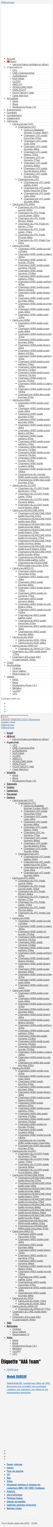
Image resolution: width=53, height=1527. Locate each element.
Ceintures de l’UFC (22, 124)
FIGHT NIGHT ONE (23, 92)
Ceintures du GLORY (24, 485)
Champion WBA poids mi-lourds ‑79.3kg (32, 379)
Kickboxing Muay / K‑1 (24, 685)
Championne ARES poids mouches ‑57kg (32, 622)
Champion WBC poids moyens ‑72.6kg (30, 272)
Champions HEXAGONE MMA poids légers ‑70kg (34, 531)
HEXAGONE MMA (22, 87)
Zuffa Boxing (19, 76)
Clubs (10, 662)
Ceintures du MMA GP (25, 645)
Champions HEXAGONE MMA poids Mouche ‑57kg (34, 514)
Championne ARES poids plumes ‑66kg (32, 633)
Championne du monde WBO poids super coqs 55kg (34, 475)
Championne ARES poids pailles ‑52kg (32, 616)
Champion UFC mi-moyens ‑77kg (34, 158)
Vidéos (10, 676)
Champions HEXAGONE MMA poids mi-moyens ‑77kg (34, 536)
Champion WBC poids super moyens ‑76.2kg (34, 266)
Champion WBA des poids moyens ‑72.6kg (32, 368)
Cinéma (16, 668)
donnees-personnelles (16, 1501)
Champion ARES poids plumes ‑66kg (30, 583)
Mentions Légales (14, 1508)
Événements (14, 109)
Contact (10, 1467)
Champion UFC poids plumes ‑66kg (35, 147)
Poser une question (15, 1471)
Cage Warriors (20, 95)
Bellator (17, 688)
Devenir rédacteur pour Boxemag (20, 719)
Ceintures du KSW (22, 637)
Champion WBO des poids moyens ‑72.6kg (32, 448)
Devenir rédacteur (14, 1464)
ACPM (26, 1518)
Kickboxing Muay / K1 (24, 107)
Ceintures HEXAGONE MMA (28, 510)
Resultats (11, 1491)
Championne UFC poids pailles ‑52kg (37, 183)
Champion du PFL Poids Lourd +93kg (31, 208)
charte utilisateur (14, 1494)
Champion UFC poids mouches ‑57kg (35, 136)
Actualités (12, 98)
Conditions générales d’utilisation (21, 1505)
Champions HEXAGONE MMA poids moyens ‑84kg (34, 542)
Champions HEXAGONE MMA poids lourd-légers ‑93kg (34, 547)
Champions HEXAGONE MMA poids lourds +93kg (34, 553)
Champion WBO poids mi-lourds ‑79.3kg (32, 459)
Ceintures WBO (21, 400)
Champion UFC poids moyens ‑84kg (35, 164)
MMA (15, 101)
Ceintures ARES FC (23, 568)
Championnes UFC (28, 179)
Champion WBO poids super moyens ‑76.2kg (34, 453)
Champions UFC (27, 127)
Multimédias (14, 665)
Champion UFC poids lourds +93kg (35, 175)
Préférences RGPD (26, 1513)
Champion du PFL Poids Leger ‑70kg (31, 230)
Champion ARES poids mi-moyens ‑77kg (32, 594)
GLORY (16, 81)
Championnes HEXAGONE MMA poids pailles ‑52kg (33, 558)
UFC (14, 70)
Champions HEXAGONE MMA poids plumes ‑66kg (34, 525)
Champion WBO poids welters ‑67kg (30, 437)
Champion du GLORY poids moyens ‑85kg (33, 500)
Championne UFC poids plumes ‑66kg (37, 200)
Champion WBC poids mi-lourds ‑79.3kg (32, 261)
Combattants (14, 115)
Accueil (11, 58)
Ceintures (12, 121)
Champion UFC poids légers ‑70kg (35, 153)
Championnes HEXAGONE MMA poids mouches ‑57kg (33, 564)
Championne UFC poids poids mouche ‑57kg (37, 189)
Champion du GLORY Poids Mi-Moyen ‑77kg (33, 489)
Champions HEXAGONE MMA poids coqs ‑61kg (34, 520)
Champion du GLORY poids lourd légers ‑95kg (33, 506)
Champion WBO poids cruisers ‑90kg (30, 464)
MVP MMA (18, 78)
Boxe (15, 104)
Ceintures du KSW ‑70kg (32, 640)
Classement (13, 118)
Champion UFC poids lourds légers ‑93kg (35, 169)
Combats (12, 112)
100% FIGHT (19, 90)
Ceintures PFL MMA (23, 204)
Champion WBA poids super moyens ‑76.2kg (34, 374)
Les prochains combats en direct (30, 64)
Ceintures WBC (21, 245)
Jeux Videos (19, 671)
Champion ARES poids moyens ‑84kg (30, 600)
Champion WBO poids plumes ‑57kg (30, 415)
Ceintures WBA (21, 320)
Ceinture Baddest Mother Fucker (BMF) (36, 131)
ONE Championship (23, 73)
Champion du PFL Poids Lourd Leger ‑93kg (31, 214)
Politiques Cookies (15, 1498)
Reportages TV (20, 674)
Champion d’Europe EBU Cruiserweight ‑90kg (26, 658)
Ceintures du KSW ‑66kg (32, 643)
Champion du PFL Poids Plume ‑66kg (31, 236)
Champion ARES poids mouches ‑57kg (30, 572)
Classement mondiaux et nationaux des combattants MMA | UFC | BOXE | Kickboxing (26, 1486)
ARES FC (17, 84)
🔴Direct (12, 61)
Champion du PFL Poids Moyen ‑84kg (31, 219)
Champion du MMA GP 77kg (34, 648)
